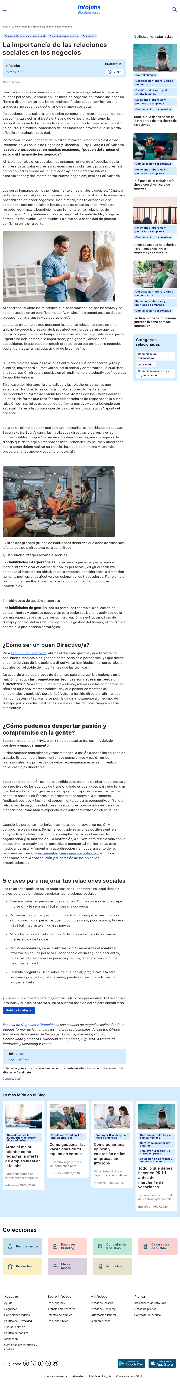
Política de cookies (16, 1333)
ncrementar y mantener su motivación (69, 853)
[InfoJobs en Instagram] (26, 1363)
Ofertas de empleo (60, 1315)
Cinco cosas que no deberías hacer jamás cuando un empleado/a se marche (154, 248)
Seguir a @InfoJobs (15, 71)
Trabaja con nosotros (62, 1309)
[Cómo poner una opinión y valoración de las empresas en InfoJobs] (112, 1128)
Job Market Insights (100, 1376)
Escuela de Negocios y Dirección (28, 1025)
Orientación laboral (103, 1315)
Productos (24, 1266)
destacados (11, 82)
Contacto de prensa (147, 1315)
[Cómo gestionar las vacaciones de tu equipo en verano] (68, 1128)
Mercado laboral (67, 1266)
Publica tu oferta (18, 1010)
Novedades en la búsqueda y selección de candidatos (21, 1137)
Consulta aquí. (12, 1078)
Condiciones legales (17, 1315)
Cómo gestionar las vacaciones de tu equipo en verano (68, 1149)
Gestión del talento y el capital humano (156, 1136)
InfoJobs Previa (58, 1321)
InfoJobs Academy (103, 1309)
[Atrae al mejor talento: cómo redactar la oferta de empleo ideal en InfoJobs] (23, 1128)
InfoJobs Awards (102, 1303)
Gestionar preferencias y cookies (20, 1347)
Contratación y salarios (116, 1246)
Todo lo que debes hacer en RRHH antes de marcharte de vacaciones (155, 120)
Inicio (5, 27)
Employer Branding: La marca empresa (66, 1136)
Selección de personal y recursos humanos (156, 1160)
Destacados (89, 36)
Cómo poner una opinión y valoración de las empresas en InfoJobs (109, 1153)
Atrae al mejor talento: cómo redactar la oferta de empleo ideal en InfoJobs (23, 1156)
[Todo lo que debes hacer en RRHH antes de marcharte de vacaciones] (156, 1128)
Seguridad (10, 1309)
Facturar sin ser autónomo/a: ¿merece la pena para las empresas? (155, 322)
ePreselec (78, 1376)
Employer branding (68, 1246)
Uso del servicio (14, 1327)
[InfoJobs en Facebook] (41, 1363)
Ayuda (8, 1303)
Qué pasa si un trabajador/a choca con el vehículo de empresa (153, 184)
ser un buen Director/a (28, 653)
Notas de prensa (145, 1309)
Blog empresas (100, 1321)
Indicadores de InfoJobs (150, 1303)
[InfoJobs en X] (48, 1363)
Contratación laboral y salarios (155, 1144)
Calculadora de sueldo (160, 1246)
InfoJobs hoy (56, 1303)
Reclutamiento (26, 1246)
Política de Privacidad (18, 1321)
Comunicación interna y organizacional (25, 36)
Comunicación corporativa (64, 36)
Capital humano (145, 75)
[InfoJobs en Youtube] (56, 1363)
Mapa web (11, 1339)
